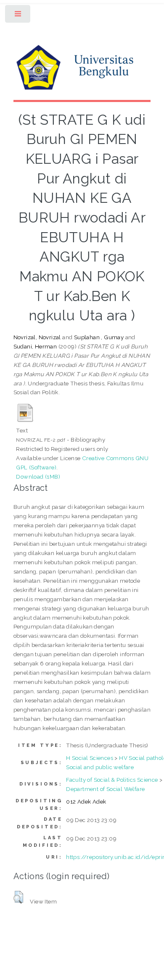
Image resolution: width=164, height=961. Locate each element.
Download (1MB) (38, 476)
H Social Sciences (89, 757)
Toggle (18, 15)
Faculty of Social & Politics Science (112, 779)
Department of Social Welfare (105, 789)
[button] (18, 897)
